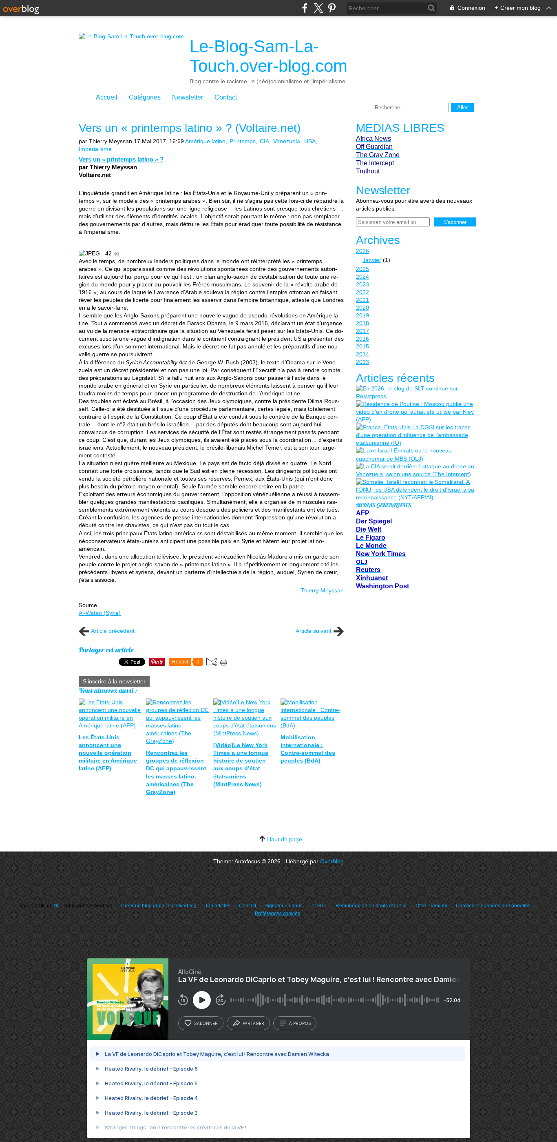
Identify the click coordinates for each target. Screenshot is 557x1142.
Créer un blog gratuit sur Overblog (159, 906)
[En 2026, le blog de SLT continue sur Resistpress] (415, 392)
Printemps (243, 141)
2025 (362, 269)
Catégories (145, 97)
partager (253, 1023)
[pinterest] (332, 8)
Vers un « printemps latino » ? (121, 159)
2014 (362, 354)
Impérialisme (95, 149)
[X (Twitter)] (318, 8)
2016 (362, 338)
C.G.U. (319, 906)
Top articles (217, 906)
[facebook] (305, 8)
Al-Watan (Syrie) (100, 613)
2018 (362, 323)
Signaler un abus (284, 906)
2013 (362, 362)
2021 (362, 300)
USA (310, 141)
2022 (362, 292)
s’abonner (206, 1023)
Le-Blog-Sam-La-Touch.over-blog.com (268, 56)
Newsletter (187, 97)
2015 (362, 346)
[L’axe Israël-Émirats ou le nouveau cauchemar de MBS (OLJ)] (415, 454)
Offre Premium (431, 906)
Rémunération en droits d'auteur (371, 906)
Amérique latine (205, 141)
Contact (225, 97)
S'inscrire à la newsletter (114, 681)
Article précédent (113, 631)
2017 (362, 331)
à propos (300, 1023)
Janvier (371, 260)
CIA (264, 141)
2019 (362, 315)
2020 (362, 307)
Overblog (332, 861)
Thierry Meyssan (322, 590)
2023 (362, 284)
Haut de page (284, 839)
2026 (362, 251)
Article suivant (314, 631)
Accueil (106, 97)
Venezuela (286, 141)
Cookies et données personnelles (493, 906)
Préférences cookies (277, 913)
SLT (58, 906)
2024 (362, 276)
